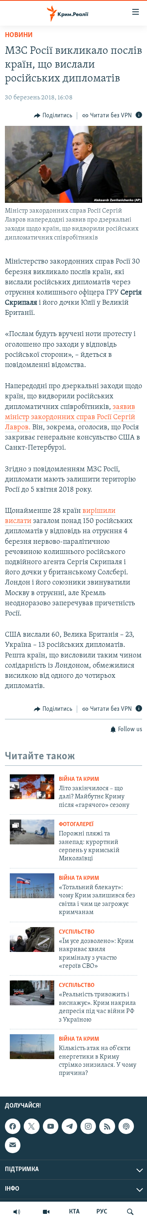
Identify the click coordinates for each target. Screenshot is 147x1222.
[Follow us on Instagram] (88, 1126)
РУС (101, 1212)
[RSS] (107, 1126)
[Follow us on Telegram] (69, 1126)
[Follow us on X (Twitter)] (31, 1126)
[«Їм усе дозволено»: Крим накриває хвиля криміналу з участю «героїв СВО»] (32, 939)
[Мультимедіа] (46, 1212)
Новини (19, 35)
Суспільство (76, 932)
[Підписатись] (12, 1145)
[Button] (53, 115)
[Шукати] (130, 1212)
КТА (74, 1212)
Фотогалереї (76, 825)
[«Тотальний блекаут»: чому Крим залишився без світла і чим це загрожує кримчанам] (32, 885)
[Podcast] (126, 1126)
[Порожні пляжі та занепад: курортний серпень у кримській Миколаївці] (32, 832)
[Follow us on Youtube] (50, 1126)
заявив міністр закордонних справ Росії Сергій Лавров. (70, 417)
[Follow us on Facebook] (12, 1126)
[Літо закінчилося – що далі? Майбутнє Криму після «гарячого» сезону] (32, 786)
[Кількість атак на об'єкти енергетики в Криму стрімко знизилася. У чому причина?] (32, 1046)
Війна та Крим (79, 779)
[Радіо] (16, 1212)
